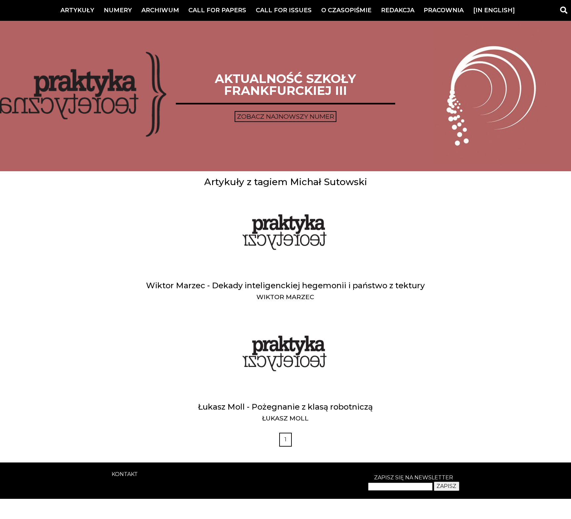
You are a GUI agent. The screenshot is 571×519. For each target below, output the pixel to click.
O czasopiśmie (346, 10)
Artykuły (77, 10)
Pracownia (444, 10)
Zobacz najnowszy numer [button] (285, 116)
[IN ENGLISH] (494, 10)
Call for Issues (284, 10)
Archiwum (160, 10)
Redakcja (397, 10)
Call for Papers (217, 10)
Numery (118, 10)
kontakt (125, 474)
